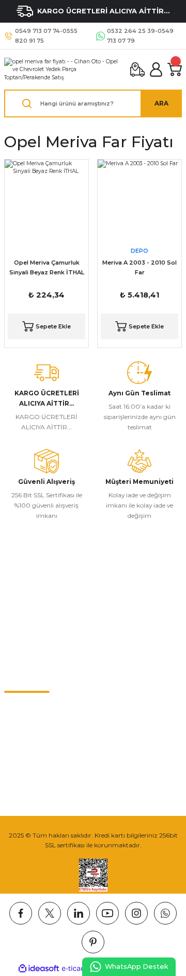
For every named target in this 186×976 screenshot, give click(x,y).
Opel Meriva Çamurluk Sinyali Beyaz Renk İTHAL (46, 267)
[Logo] (63, 69)
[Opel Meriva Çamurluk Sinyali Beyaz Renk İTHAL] (46, 201)
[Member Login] (156, 69)
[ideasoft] (38, 968)
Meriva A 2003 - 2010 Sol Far (139, 267)
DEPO (139, 250)
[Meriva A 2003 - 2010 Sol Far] (139, 201)
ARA (161, 103)
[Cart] (174, 69)
